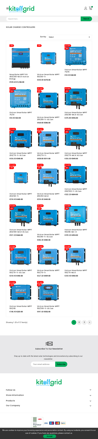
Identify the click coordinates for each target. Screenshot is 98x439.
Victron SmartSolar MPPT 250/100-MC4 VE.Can (20, 231)
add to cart (18, 58)
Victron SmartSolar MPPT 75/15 (76, 71)
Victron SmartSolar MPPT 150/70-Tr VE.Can (20, 271)
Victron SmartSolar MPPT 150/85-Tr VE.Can (48, 235)
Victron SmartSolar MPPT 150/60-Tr (48, 75)
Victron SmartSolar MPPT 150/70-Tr (48, 271)
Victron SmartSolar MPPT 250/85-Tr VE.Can (48, 118)
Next (89, 322)
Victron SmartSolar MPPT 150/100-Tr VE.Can (48, 307)
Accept (49, 436)
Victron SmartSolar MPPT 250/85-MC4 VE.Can (76, 113)
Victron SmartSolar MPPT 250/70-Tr (48, 154)
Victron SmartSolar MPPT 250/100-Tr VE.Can (76, 190)
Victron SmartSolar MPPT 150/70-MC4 (76, 271)
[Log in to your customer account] (85, 8)
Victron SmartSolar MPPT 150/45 (20, 307)
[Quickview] (23, 58)
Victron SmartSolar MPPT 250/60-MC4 (48, 195)
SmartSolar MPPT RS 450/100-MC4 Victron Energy (19, 76)
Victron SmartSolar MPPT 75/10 (20, 113)
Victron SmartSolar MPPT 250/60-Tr (20, 195)
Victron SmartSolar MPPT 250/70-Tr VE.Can (20, 154)
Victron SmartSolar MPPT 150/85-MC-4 (76, 231)
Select (70, 37)
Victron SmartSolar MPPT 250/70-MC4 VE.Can (76, 154)
